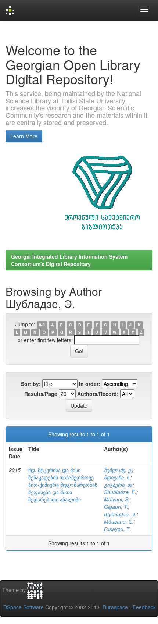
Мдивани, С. (119, 521)
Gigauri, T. (116, 506)
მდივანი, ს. (117, 477)
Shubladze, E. (120, 492)
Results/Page (40, 393)
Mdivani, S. (117, 499)
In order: (89, 383)
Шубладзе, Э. (120, 514)
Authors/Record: (98, 393)
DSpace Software (23, 607)
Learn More (23, 136)
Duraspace (115, 607)
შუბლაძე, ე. (118, 470)
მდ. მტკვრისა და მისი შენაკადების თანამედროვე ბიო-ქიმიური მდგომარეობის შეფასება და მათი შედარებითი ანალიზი (62, 484)
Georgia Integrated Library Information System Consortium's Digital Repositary (69, 260)
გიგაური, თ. (118, 484)
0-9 (42, 324)
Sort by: (31, 383)
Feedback (144, 607)
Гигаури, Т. (117, 528)
